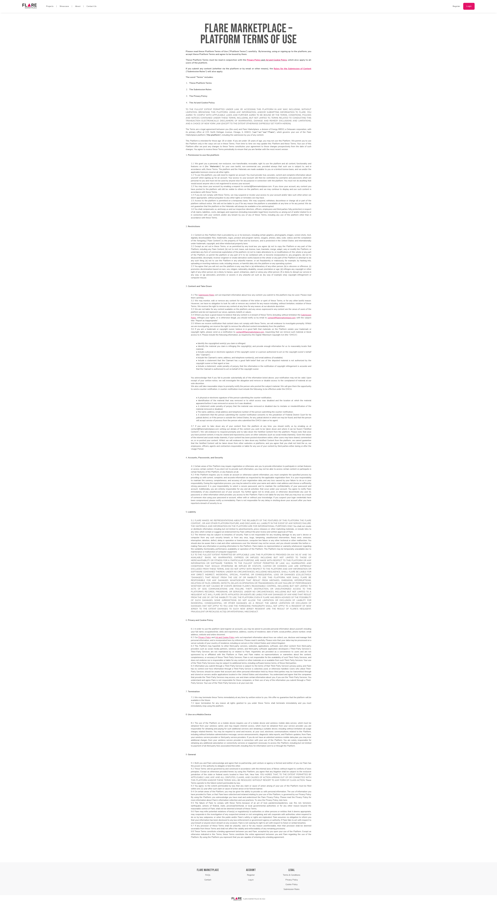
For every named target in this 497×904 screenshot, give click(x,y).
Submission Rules (206, 295)
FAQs (207, 875)
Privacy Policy (204, 637)
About (78, 6)
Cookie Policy (292, 884)
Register (456, 6)
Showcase (64, 6)
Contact (207, 879)
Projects (49, 6)
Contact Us (92, 6)
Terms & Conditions (291, 875)
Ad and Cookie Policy (276, 60)
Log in (251, 879)
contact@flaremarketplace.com (282, 317)
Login (469, 6)
